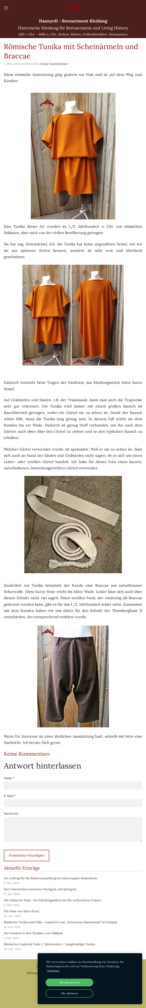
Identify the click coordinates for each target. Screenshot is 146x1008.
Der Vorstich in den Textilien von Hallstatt (33, 933)
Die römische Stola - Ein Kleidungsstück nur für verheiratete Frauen (52, 900)
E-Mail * (10, 796)
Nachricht (11, 813)
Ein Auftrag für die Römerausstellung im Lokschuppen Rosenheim (50, 878)
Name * (9, 778)
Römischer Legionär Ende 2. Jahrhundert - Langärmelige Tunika (49, 944)
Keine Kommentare (54, 64)
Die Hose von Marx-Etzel (21, 911)
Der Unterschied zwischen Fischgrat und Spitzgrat (40, 889)
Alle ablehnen (69, 993)
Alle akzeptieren (69, 982)
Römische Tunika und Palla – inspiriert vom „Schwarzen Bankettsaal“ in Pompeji (60, 922)
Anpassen (53, 970)
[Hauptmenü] (6, 8)
